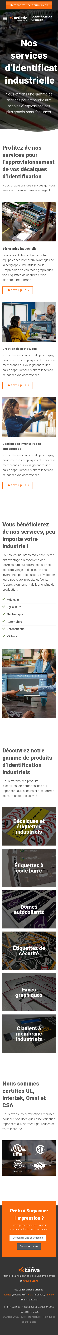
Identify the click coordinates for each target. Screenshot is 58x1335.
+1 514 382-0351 (12, 1307)
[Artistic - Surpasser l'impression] (31, 18)
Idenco (7, 1294)
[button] (4, 18)
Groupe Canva (30, 1281)
